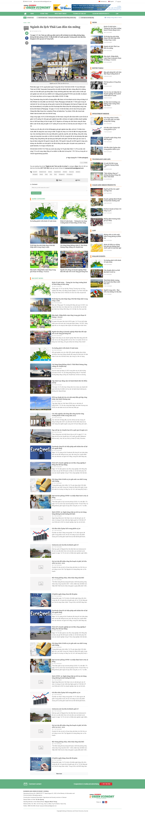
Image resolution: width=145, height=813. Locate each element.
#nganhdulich (57, 171)
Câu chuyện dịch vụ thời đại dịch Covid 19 (112, 271)
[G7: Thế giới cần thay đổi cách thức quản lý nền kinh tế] (40, 797)
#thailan (65, 171)
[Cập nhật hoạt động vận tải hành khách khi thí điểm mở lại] (40, 387)
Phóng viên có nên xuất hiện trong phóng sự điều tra (112, 236)
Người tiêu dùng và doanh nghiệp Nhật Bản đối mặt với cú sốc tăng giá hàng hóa (74, 270)
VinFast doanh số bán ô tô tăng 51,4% (112, 209)
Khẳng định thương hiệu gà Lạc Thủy (112, 219)
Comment (26, 27)
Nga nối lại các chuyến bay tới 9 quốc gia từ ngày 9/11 (69, 430)
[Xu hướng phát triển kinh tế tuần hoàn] (40, 354)
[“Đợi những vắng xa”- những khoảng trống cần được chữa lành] (97, 176)
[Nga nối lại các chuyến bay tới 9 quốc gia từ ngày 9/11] (40, 436)
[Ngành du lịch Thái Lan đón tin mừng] (97, 50)
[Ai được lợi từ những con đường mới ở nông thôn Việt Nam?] (97, 105)
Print (78, 180)
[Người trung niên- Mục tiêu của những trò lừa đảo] (97, 293)
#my (51, 174)
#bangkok (35, 174)
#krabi (41, 174)
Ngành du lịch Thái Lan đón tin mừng (111, 47)
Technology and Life (101, 159)
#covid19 (35, 171)
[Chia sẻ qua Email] (26, 43)
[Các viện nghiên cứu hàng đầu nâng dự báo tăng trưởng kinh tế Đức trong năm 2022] (40, 420)
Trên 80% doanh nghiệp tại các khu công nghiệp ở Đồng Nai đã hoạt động (69, 464)
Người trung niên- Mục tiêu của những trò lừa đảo (112, 291)
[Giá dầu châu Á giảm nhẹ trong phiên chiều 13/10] (97, 151)
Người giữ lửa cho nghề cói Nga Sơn (111, 190)
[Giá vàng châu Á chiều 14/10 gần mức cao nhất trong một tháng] (40, 485)
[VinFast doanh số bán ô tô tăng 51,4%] (97, 212)
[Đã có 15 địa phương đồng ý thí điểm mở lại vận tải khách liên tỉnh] (40, 780)
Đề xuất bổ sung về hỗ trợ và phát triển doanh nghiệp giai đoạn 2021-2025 (70, 808)
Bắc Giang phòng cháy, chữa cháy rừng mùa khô (68, 578)
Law (94, 230)
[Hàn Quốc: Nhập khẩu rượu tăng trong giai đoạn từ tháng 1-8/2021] (40, 321)
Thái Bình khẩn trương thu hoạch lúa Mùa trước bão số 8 (112, 282)
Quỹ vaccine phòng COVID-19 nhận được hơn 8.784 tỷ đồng (70, 496)
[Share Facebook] (26, 38)
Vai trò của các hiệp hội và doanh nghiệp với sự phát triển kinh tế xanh (112, 93)
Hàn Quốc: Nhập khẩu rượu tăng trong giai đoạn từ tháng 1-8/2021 (43, 270)
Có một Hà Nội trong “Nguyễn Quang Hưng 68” (111, 165)
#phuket (78, 171)
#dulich (50, 171)
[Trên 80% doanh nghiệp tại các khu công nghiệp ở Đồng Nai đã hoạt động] (40, 469)
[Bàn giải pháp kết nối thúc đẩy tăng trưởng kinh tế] (97, 75)
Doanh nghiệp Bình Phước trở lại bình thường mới (113, 200)
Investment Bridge (100, 114)
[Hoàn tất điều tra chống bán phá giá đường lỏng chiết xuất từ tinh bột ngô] (97, 248)
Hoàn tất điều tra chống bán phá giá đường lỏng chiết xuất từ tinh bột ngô (112, 246)
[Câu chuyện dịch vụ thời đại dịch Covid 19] (97, 273)
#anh (46, 174)
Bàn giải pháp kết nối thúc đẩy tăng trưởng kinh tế (113, 73)
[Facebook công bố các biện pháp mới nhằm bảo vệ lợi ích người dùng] (40, 452)
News (94, 22)
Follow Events (98, 256)
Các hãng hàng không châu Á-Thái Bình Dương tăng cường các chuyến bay (73, 246)
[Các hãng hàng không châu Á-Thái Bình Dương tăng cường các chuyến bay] (40, 370)
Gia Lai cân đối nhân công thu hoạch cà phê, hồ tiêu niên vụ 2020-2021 (69, 562)
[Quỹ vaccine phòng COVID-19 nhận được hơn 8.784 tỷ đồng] (40, 502)
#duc (55, 174)
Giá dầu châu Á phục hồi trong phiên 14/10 (66, 528)
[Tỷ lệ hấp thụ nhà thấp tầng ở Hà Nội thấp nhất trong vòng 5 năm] (40, 305)
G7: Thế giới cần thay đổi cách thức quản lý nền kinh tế (69, 792)
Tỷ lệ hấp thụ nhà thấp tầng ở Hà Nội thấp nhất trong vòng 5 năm (83, 17)
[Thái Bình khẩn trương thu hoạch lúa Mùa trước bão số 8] (97, 283)
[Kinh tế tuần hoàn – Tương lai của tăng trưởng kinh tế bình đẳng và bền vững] (40, 288)
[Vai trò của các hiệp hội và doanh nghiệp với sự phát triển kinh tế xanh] (97, 95)
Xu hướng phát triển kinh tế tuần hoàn (43, 221)
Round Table (97, 68)
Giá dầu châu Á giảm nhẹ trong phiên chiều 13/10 (112, 148)
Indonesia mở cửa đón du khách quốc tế (65, 545)
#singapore (61, 174)
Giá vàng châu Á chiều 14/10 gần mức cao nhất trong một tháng (69, 480)
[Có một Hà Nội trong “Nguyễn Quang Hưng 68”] (97, 166)
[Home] (26, 33)
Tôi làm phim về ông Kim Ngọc (112, 83)
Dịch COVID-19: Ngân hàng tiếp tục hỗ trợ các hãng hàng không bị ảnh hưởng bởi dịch (69, 513)
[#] (87, 7)
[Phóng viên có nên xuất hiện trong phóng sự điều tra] (97, 238)
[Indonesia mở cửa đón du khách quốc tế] (40, 551)
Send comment (36, 193)
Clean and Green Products (104, 185)
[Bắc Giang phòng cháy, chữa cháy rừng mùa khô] (40, 584)
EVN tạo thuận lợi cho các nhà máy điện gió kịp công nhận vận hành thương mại (69, 398)
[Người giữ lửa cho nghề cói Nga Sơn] (97, 192)
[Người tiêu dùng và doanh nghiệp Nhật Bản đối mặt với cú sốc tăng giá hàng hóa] (40, 338)
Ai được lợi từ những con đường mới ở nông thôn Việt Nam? (112, 103)
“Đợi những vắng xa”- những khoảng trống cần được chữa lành (112, 175)
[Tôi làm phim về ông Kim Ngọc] (97, 85)
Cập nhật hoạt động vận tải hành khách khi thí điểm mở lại (69, 382)
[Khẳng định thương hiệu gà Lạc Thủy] (97, 222)
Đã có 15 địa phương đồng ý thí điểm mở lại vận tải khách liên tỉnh (69, 775)
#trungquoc (69, 174)
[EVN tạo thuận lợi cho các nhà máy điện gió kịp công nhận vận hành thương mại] (40, 403)
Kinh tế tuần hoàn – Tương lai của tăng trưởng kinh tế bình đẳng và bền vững (44, 17)
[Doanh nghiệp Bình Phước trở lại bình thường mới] (97, 202)
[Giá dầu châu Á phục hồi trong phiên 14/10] (40, 534)
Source (83, 162)
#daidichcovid (42, 171)
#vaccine (71, 171)
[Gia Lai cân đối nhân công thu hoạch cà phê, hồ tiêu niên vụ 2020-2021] (40, 567)
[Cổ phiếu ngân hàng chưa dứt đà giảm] (40, 600)
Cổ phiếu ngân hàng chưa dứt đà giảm (64, 594)
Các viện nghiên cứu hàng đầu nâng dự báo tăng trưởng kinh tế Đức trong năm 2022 (68, 414)
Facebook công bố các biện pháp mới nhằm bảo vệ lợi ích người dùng (69, 447)
